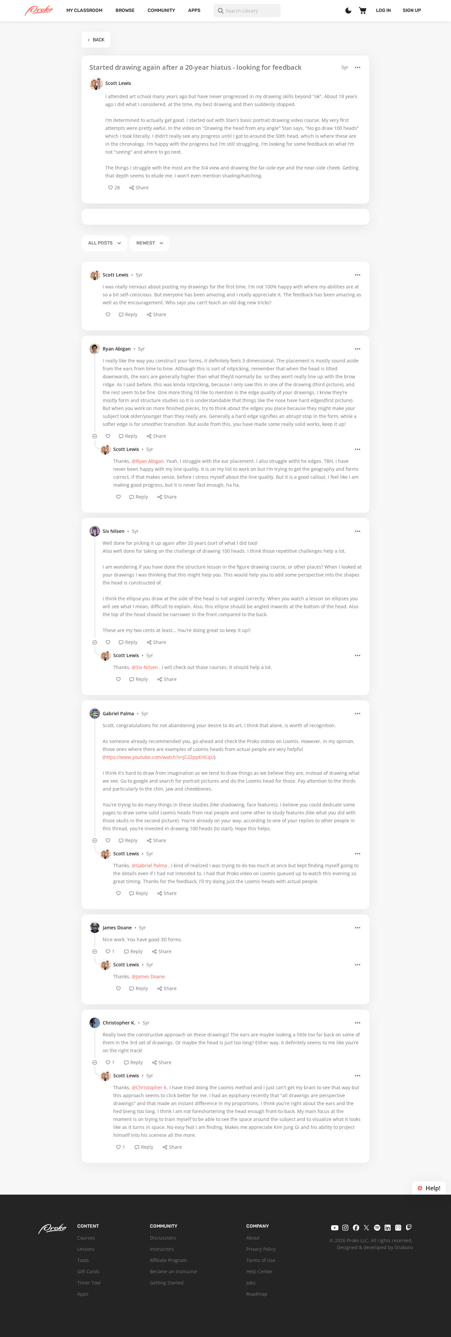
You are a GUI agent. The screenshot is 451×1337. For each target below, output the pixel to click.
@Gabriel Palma (149, 865)
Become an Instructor (173, 1271)
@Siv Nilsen (145, 667)
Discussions (163, 1238)
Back (98, 40)
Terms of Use (260, 1260)
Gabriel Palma (118, 713)
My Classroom (84, 10)
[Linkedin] (388, 1228)
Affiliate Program (168, 1260)
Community (161, 10)
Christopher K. (119, 1023)
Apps (194, 10)
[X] (366, 1228)
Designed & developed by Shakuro (375, 1247)
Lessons (86, 1249)
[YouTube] (335, 1228)
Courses (86, 1238)
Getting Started (167, 1283)
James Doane (117, 927)
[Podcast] (398, 1228)
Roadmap (256, 1294)
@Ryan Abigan (148, 461)
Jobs (251, 1283)
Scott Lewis (118, 83)
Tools (83, 1260)
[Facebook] (356, 1228)
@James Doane (148, 976)
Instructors (162, 1249)
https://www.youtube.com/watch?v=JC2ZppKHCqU (159, 757)
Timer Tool (89, 1283)
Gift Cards (88, 1271)
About (253, 1238)
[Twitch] (409, 1228)
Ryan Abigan (117, 349)
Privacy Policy (261, 1249)
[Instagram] (345, 1228)
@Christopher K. (150, 1087)
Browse (125, 10)
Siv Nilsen (113, 531)
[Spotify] (377, 1228)
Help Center (259, 1271)
